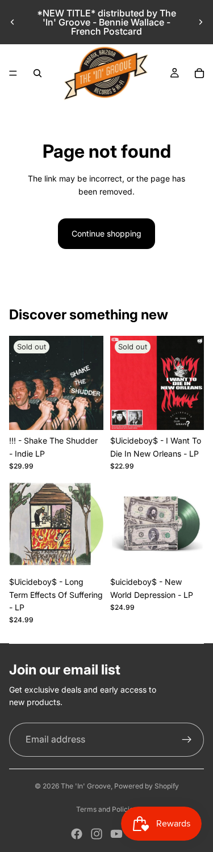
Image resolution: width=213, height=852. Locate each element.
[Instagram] (96, 834)
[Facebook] (76, 834)
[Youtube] (116, 834)
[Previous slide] (12, 22)
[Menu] (13, 73)
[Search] (37, 73)
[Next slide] (200, 22)
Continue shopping (106, 233)
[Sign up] (187, 740)
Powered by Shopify (146, 786)
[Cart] (199, 73)
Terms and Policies (106, 809)
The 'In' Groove (86, 786)
